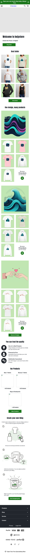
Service (4, 516)
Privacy (11, 525)
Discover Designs (15, 335)
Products (4, 508)
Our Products (15, 368)
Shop (3, 512)
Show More (15, 100)
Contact (4, 520)
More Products (15, 411)
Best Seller (15, 51)
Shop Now (9, 44)
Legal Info (18, 525)
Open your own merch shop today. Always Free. (14, 2)
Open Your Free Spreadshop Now (16, 551)
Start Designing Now (15, 498)
